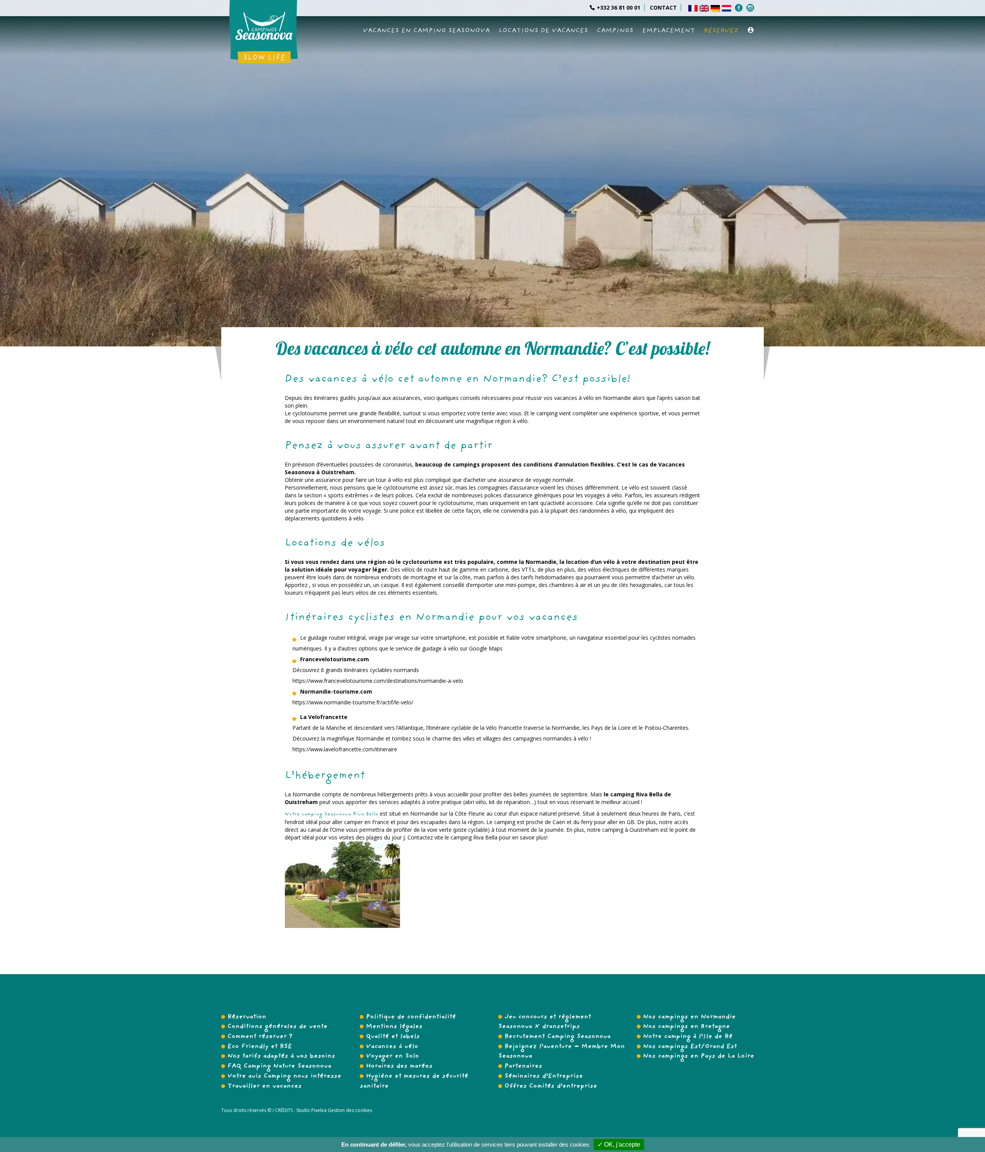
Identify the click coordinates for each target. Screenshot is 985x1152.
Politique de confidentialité (411, 1017)
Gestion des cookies (349, 1110)
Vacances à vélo (392, 1047)
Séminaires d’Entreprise (543, 1077)
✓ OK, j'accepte (619, 1144)
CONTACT (663, 7)
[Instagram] (751, 8)
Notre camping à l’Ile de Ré (688, 1037)
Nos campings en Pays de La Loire (698, 1057)
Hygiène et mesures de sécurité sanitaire (414, 1082)
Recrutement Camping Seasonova (557, 1037)
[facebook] (740, 8)
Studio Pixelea (311, 1110)
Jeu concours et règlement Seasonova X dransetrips (544, 1022)
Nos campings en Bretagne (686, 1027)
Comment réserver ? (259, 1037)
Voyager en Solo (392, 1057)
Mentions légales (394, 1027)
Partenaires (523, 1067)
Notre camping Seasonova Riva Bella (332, 814)
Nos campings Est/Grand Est (690, 1047)
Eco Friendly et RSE (259, 1047)
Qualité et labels (393, 1037)
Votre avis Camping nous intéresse (284, 1077)
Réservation (246, 1017)
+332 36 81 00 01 (618, 7)
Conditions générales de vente (277, 1027)
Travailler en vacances (264, 1087)
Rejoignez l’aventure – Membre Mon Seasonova (561, 1052)
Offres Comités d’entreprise (550, 1087)
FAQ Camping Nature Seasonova (279, 1067)
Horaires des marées (399, 1067)
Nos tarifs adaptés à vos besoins (281, 1057)
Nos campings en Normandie (689, 1017)
